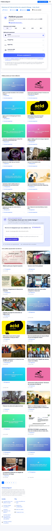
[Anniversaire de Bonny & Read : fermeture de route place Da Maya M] (38, 88)
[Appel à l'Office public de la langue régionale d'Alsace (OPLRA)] (38, 135)
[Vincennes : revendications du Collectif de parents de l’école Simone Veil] (13, 135)
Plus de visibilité (37, 10)
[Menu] (50, 2)
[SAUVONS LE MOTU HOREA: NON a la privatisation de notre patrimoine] (13, 180)
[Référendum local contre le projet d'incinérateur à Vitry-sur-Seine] (38, 112)
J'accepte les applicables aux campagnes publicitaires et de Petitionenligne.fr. (24, 59)
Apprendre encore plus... (16, 22)
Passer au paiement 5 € (25, 55)
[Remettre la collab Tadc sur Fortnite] (13, 157)
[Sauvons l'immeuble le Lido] (38, 157)
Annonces (14, 10)
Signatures (25, 10)
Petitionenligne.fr (5, 1)
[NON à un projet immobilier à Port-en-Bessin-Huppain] (13, 88)
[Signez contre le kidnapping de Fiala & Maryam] (13, 112)
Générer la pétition (12, 239)
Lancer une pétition (43, 1)
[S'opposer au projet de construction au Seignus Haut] (13, 203)
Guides (4, 499)
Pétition (6, 10)
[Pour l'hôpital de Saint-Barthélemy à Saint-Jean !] (38, 203)
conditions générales (14, 58)
